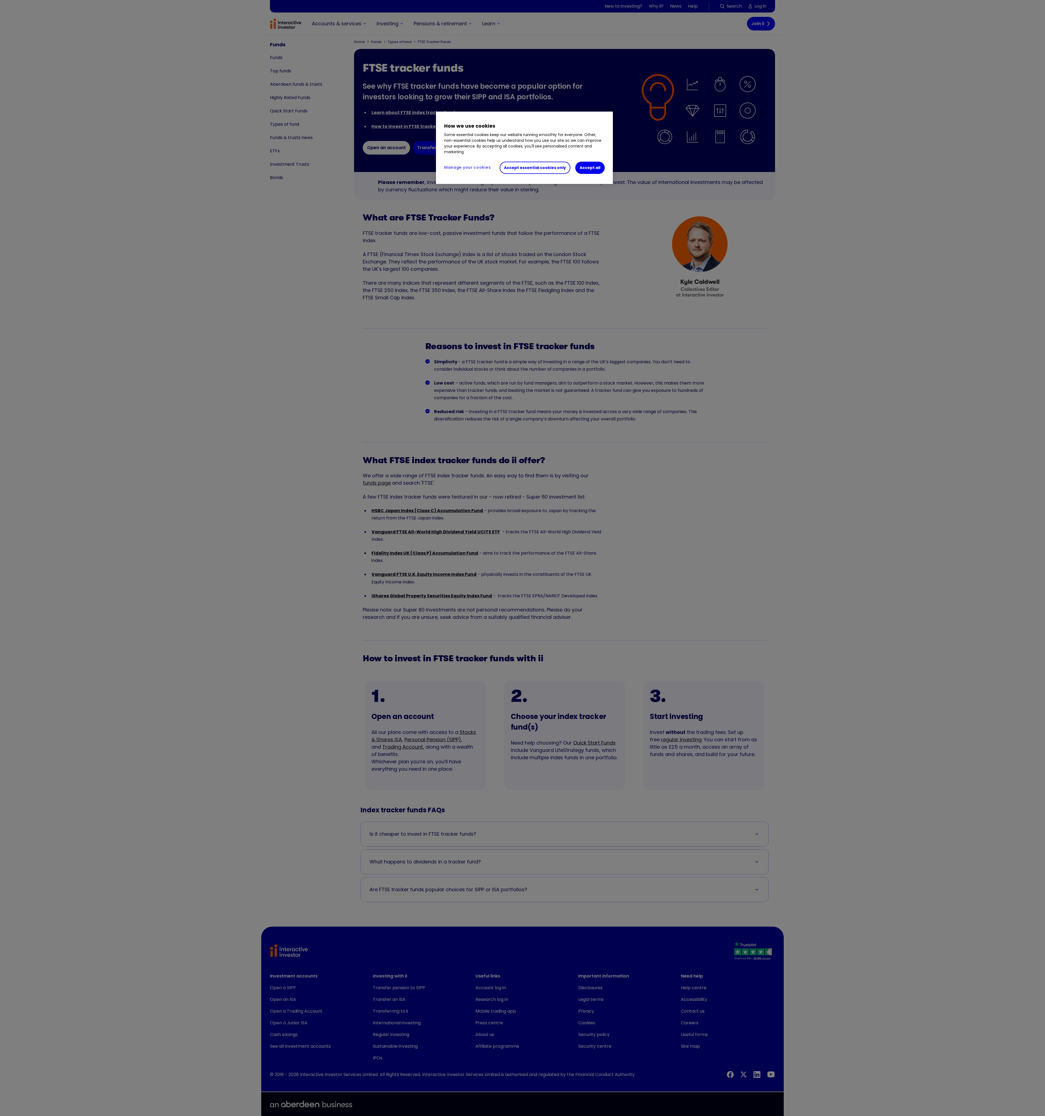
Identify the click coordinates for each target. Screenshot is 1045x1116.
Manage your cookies (467, 167)
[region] (524, 148)
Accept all (590, 167)
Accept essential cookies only (535, 167)
